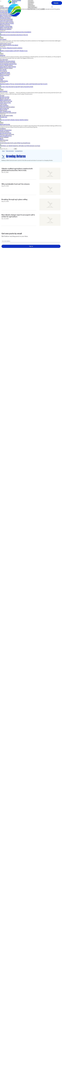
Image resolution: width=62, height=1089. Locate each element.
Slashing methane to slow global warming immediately (15, 32)
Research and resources (7, 134)
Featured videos (4, 131)
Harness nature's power (7, 23)
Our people (3, 69)
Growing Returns (18, 151)
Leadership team (5, 72)
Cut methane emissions (7, 13)
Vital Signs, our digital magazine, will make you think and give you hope (20, 146)
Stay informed (4, 140)
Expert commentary (6, 130)
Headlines (3, 128)
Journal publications (6, 136)
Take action (3, 104)
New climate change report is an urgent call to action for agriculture (18, 216)
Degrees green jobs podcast (8, 112)
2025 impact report (5, 43)
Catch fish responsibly (6, 20)
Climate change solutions (7, 7)
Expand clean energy (6, 12)
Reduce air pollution (5, 29)
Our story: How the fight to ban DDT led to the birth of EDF (16, 86)
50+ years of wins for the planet (9, 45)
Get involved (3, 91)
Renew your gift (4, 98)
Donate (56, 3)
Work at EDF (3, 110)
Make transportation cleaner (8, 16)
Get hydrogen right (5, 15)
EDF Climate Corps (5, 111)
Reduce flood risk (5, 25)
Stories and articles (5, 133)
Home (3, 151)
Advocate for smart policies (8, 66)
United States (4, 81)
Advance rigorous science (7, 61)
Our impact (3, 39)
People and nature (5, 17)
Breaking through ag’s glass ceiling (14, 199)
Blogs (1, 138)
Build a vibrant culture (6, 68)
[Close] (61, 1)
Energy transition (5, 10)
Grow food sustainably (6, 19)
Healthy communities (6, 26)
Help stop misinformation (7, 107)
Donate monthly (4, 97)
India (1, 79)
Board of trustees (5, 74)
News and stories (5, 124)
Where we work (4, 75)
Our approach (4, 59)
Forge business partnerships (8, 64)
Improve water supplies (7, 22)
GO (15, 148)
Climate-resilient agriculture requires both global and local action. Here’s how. (17, 169)
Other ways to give (5, 102)
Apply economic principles (7, 62)
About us (2, 55)
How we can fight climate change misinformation (14, 120)
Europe (2, 78)
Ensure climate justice (6, 65)
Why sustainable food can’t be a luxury (16, 184)
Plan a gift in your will (6, 101)
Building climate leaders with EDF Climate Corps (13, 51)
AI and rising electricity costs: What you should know (15, 143)
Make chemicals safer (6, 27)
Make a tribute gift (5, 100)
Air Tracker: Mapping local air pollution (11, 48)
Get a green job (4, 108)
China (1, 76)
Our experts (3, 71)
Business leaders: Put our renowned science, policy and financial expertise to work (23, 84)
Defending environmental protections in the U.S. (14, 35)
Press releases (4, 137)
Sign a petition (4, 105)
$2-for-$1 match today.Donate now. (6, 116)
